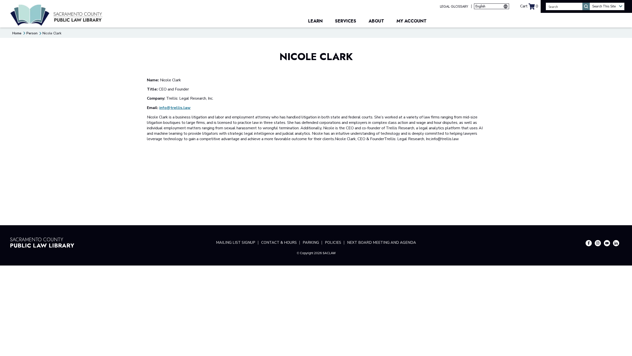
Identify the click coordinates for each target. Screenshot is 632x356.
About (376, 21)
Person (32, 33)
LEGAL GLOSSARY (454, 6)
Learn (315, 21)
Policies (333, 242)
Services (345, 21)
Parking (311, 242)
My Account (411, 21)
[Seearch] (586, 6)
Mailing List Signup (235, 242)
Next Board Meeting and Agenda (381, 242)
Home (16, 33)
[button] (607, 6)
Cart (529, 6)
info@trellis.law (175, 108)
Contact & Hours (279, 242)
